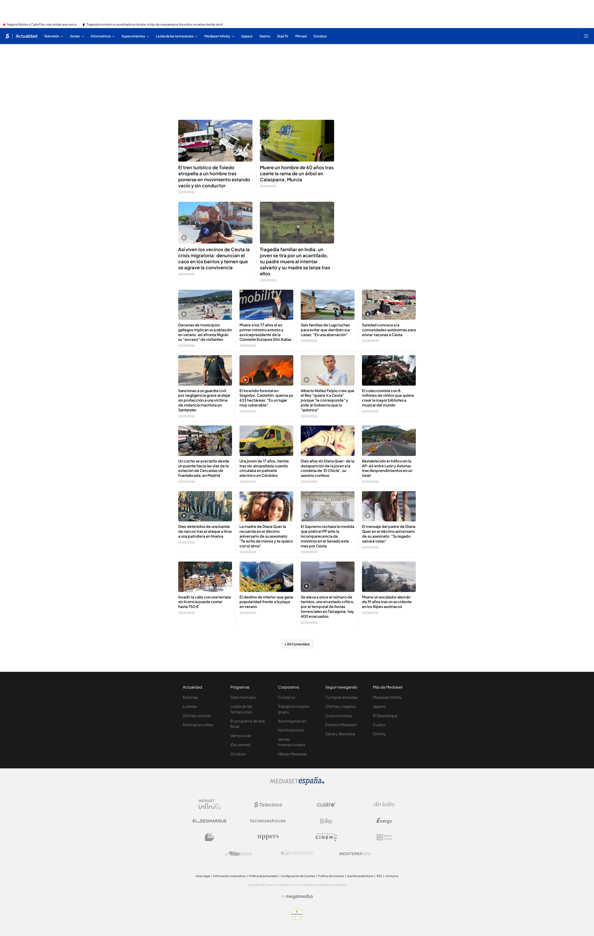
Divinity (379, 733)
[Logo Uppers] (268, 837)
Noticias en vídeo (198, 724)
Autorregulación (292, 720)
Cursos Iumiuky (338, 715)
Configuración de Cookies (298, 876)
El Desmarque (385, 715)
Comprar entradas (341, 697)
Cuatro (379, 724)
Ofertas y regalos (340, 706)
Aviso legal (203, 876)
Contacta (286, 697)
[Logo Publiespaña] (297, 853)
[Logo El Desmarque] (209, 820)
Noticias (190, 697)
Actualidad (26, 36)
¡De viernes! (240, 744)
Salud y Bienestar (340, 733)
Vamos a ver (240, 735)
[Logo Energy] (384, 821)
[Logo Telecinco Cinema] (326, 837)
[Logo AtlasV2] (238, 853)
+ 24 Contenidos (297, 644)
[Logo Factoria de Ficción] (268, 821)
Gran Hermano (243, 697)
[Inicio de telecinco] (7, 36)
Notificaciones (291, 730)
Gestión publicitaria (360, 876)
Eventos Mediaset (341, 724)
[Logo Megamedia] (299, 896)
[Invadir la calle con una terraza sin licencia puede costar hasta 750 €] (205, 577)
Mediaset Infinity (387, 697)
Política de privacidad (263, 876)
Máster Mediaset (292, 753)
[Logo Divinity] (384, 804)
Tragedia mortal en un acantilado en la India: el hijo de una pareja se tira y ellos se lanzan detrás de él (155, 24)
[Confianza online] (297, 918)
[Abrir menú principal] (586, 36)
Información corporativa (229, 876)
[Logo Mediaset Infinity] (210, 804)
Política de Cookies (331, 876)
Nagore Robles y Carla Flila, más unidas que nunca (41, 24)
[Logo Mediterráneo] (355, 853)
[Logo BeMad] (210, 837)
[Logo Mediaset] (297, 783)
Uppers (379, 706)
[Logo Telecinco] (268, 804)
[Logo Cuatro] (326, 804)
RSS (379, 876)
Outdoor (238, 753)
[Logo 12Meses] (384, 837)
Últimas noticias (197, 715)
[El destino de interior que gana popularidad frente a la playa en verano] (266, 577)
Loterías (190, 706)
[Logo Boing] (326, 821)
